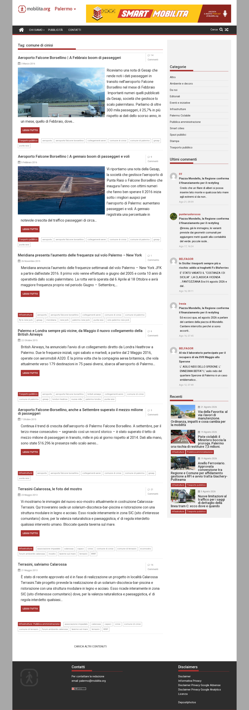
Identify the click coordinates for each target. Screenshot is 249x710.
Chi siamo (35, 30)
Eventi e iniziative (180, 102)
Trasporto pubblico (28, 140)
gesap (156, 140)
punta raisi (24, 146)
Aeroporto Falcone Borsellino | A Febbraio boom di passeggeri (69, 57)
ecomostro (145, 549)
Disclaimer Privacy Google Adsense (199, 685)
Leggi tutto (30, 130)
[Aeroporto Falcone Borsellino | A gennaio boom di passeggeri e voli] (61, 168)
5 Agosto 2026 (208, 491)
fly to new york (26, 320)
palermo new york (81, 320)
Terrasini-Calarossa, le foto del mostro (50, 489)
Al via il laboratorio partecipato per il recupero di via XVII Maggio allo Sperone (202, 357)
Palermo (63, 8)
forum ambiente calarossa (32, 554)
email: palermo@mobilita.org (89, 680)
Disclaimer (184, 676)
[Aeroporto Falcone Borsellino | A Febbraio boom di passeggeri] (61, 69)
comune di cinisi (118, 140)
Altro (173, 77)
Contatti (74, 30)
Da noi (173, 90)
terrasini (83, 554)
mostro (52, 554)
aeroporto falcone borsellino (70, 140)
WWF (93, 554)
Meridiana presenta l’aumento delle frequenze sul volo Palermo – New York (80, 255)
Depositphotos (187, 702)
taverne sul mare (67, 554)
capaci (80, 549)
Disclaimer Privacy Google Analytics (199, 689)
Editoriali (175, 96)
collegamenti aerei (96, 140)
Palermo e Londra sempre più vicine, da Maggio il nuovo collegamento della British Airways (80, 333)
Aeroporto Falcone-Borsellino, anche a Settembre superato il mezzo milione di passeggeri (80, 412)
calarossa (68, 549)
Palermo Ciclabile (180, 115)
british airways (94, 394)
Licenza (183, 694)
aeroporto (47, 140)
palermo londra (93, 399)
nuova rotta (76, 399)
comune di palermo (140, 140)
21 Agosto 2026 (209, 407)
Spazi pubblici (178, 134)
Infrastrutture (25, 315)
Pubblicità (55, 30)
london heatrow (59, 399)
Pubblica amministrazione (46, 624)
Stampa (174, 141)
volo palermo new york (118, 320)
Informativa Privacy (189, 680)
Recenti (176, 396)
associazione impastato (48, 549)
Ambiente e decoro (181, 83)
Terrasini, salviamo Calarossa (42, 564)
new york (64, 320)
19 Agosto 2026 (209, 432)
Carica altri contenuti (90, 646)
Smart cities (177, 128)
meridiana (51, 320)
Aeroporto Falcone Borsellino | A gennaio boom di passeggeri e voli (74, 156)
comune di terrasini (126, 549)
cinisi (90, 549)
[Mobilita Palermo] (21, 29)
